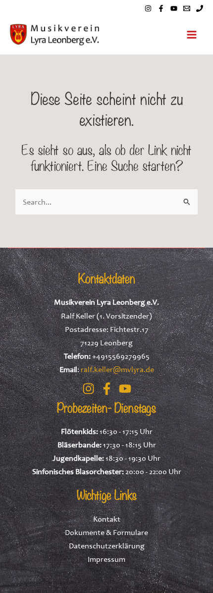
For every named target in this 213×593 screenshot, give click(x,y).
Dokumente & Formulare (106, 532)
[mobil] (199, 8)
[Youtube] (173, 8)
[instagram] (148, 8)
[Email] (186, 8)
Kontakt (106, 519)
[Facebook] (161, 8)
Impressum (106, 559)
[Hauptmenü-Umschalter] (191, 35)
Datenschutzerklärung (107, 545)
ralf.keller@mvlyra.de (117, 369)
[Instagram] (88, 388)
